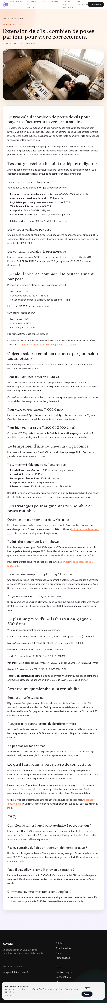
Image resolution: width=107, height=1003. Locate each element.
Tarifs (59, 953)
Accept (87, 994)
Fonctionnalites (63, 948)
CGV (58, 981)
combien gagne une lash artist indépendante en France (48, 344)
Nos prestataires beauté (15, 972)
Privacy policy (10, 995)
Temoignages (63, 957)
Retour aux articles (13, 18)
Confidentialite (63, 976)
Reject (87, 987)
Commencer (96, 4)
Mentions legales (64, 972)
